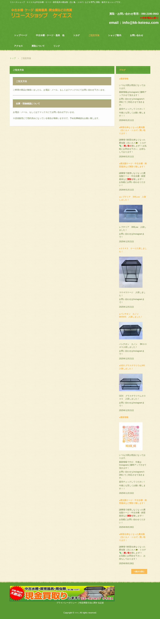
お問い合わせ (136, 35)
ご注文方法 (93, 35)
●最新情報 (123, 78)
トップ (13, 58)
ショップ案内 (114, 35)
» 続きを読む (139, 571)
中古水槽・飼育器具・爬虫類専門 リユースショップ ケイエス (45, 14)
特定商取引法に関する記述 (91, 603)
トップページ (20, 35)
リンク (56, 46)
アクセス (18, 46)
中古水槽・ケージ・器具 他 (50, 35)
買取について (38, 46)
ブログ (122, 70)
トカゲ (76, 35)
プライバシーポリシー (66, 603)
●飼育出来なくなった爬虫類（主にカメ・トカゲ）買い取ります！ (132, 130)
